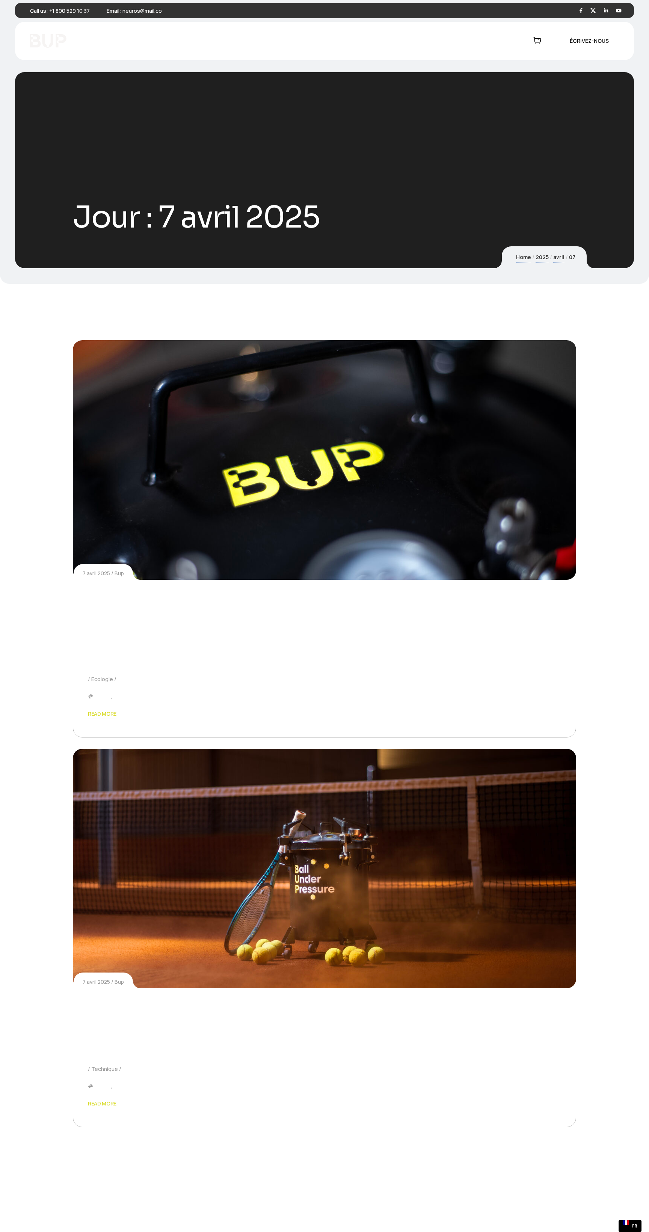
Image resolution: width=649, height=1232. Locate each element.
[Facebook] (581, 10)
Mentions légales (403, 1208)
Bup (119, 573)
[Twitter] (593, 10)
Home (523, 257)
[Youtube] (619, 10)
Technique (104, 1068)
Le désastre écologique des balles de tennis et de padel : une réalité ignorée (307, 617)
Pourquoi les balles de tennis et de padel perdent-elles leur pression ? (316, 1017)
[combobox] (630, 1226)
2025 (542, 257)
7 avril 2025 (96, 573)
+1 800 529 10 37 (69, 10)
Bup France (534, 1208)
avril (558, 257)
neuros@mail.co (142, 10)
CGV (513, 1208)
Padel (103, 696)
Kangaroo (118, 1208)
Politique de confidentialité (460, 1208)
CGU (501, 1208)
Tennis (123, 696)
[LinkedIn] (606, 10)
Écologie (102, 679)
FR (634, 1226)
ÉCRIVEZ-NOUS (589, 40)
